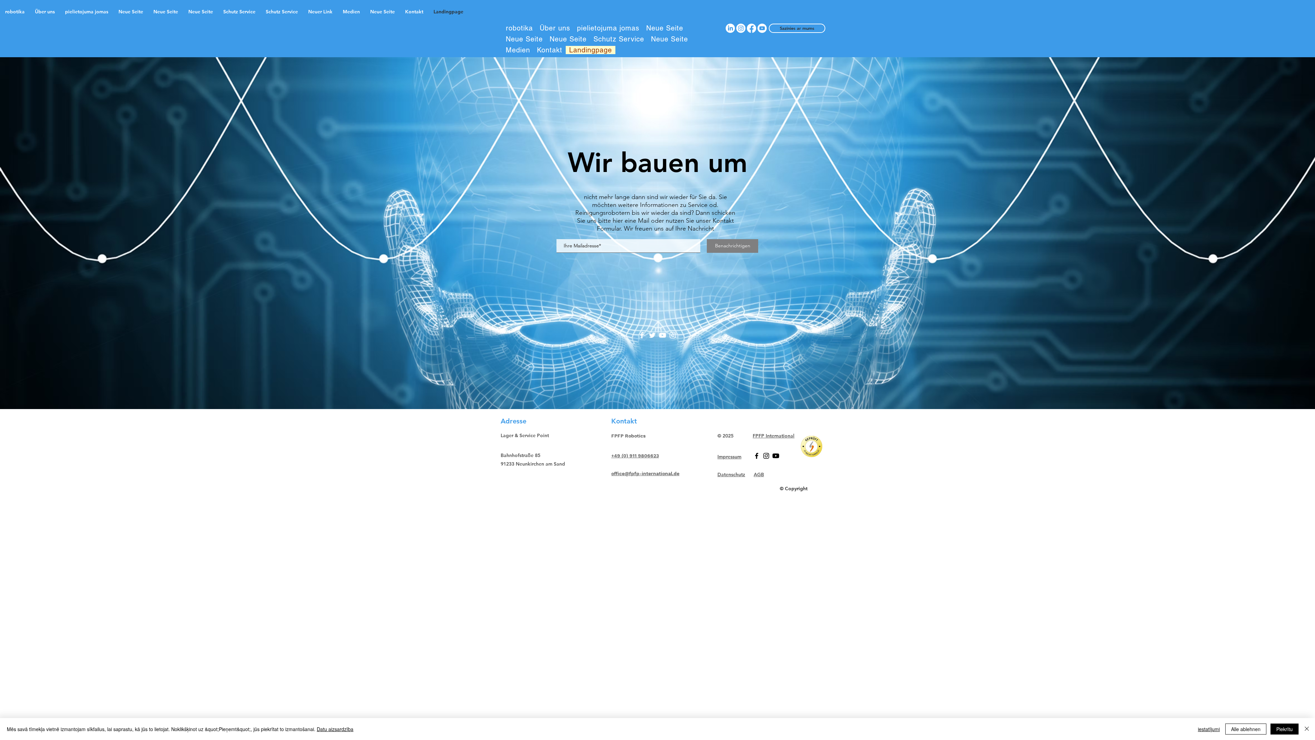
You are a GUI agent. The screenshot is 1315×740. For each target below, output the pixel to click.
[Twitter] (652, 335)
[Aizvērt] (1307, 729)
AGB (759, 474)
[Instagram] (672, 335)
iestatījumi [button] (1209, 729)
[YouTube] (662, 335)
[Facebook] (642, 335)
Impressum (729, 457)
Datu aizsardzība (335, 729)
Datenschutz (731, 474)
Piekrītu (1284, 729)
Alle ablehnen (1246, 729)
